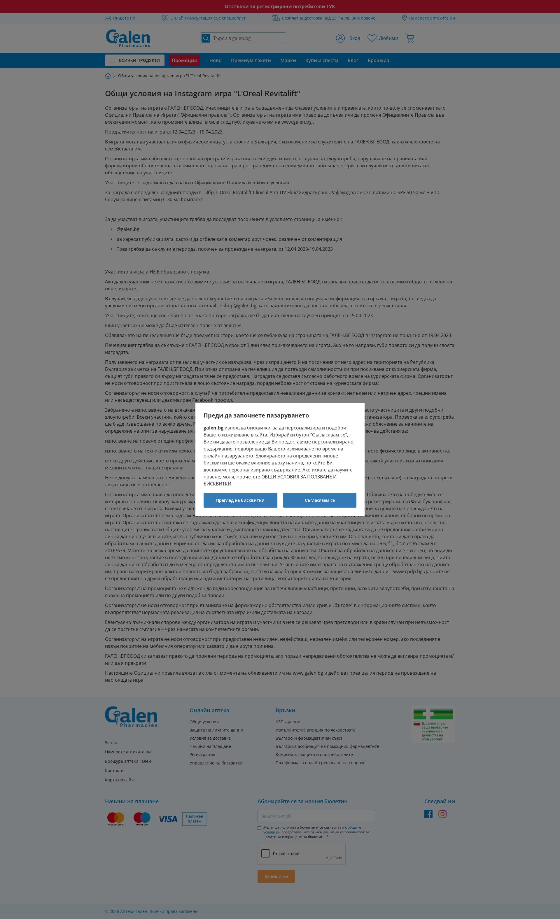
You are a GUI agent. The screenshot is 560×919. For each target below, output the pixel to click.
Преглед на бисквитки (240, 500)
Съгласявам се (320, 500)
